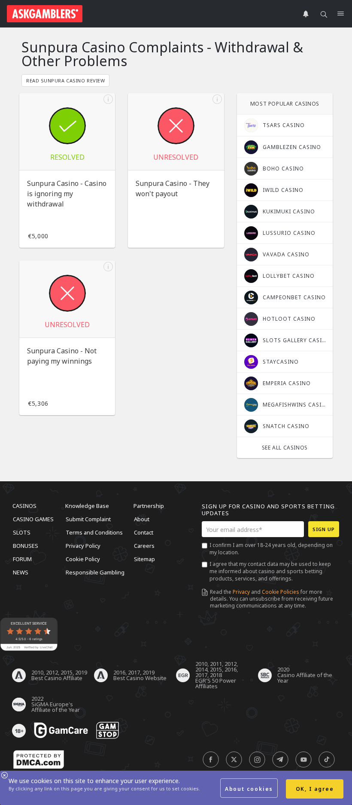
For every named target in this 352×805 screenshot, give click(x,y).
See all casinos (285, 447)
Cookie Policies (280, 591)
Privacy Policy (83, 546)
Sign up (324, 529)
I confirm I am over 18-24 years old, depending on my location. (271, 548)
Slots (21, 532)
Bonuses (25, 546)
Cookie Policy (83, 559)
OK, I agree (315, 789)
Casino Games (33, 519)
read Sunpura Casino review (65, 80)
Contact (143, 532)
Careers (144, 546)
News (20, 572)
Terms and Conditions (94, 532)
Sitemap (144, 559)
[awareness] (60, 731)
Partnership (149, 506)
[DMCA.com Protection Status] (38, 760)
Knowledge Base (87, 506)
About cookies (249, 789)
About (141, 519)
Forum (22, 559)
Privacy (241, 591)
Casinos (24, 506)
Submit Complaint (88, 519)
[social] (211, 760)
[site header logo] (44, 13)
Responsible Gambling (95, 572)
